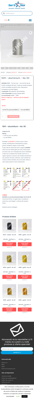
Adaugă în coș (13, 116)
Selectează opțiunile (9, 244)
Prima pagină (4, 25)
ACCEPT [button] (25, 396)
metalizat (29, 72)
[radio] (10, 109)
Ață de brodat (12, 25)
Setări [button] (18, 396)
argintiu (24, 72)
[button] (30, 20)
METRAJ (4, 105)
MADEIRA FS (19, 25)
